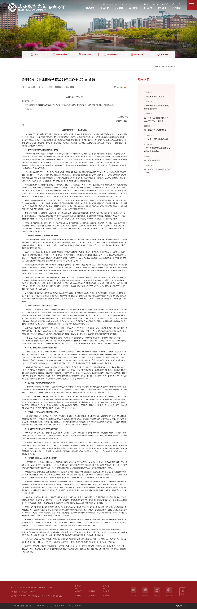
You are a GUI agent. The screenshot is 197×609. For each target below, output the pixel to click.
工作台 (166, 4)
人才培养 (119, 8)
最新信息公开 (170, 66)
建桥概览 (90, 8)
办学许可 (77, 606)
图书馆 (156, 4)
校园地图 (92, 591)
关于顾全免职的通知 (152, 160)
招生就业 (162, 8)
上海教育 (106, 591)
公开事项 (176, 8)
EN (176, 4)
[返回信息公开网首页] (36, 4)
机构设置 (105, 8)
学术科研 (133, 8)
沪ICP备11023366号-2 (41, 606)
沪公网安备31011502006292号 (62, 606)
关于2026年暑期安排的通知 (155, 130)
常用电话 (78, 595)
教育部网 (106, 595)
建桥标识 (92, 595)
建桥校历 (78, 591)
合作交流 (148, 8)
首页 (163, 66)
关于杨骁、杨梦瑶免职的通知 (156, 139)
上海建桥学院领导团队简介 (155, 96)
